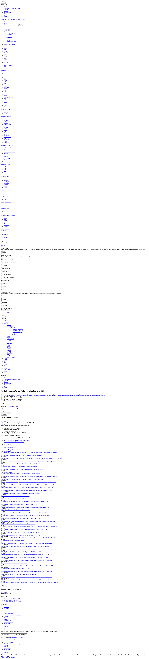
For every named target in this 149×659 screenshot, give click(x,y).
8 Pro (5, 199)
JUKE (5, 121)
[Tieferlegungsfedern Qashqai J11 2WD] (11, 532)
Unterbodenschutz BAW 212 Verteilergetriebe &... (46, 538)
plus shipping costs (13, 406)
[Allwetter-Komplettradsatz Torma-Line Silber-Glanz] (14, 543)
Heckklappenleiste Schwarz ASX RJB (30, 574)
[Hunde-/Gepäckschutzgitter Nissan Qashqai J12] (13, 579)
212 (5, 161)
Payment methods (11, 39)
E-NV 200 (6, 138)
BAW (5, 360)
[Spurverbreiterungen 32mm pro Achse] (11, 493)
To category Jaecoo (5, 208)
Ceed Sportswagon (8, 97)
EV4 (5, 76)
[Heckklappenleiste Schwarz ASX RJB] (11, 574)
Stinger (5, 93)
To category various (5, 229)
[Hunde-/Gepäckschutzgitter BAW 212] (11, 535)
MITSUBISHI (7, 358)
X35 (5, 171)
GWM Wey (6, 225)
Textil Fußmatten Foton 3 (21, 563)
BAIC (5, 361)
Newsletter (6, 619)
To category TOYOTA (6, 109)
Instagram (6, 608)
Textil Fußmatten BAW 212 (22, 496)
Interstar (6, 125)
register (14, 33)
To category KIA (5, 70)
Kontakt (6, 9)
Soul (5, 98)
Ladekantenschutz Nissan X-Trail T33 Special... (50, 458)
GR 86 (5, 113)
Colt (5, 149)
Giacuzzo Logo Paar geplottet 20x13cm (31, 518)
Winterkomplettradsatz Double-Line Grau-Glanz (38, 554)
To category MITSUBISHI (7, 145)
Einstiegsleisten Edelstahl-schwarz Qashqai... (47, 452)
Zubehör (15, 333)
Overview (9, 34)
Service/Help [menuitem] (11, 10)
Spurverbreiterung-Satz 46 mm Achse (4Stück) (36, 529)
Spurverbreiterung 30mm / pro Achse (29, 504)
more (47, 422)
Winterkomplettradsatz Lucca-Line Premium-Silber (39, 490)
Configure (12, 657)
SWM (5, 220)
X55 (5, 172)
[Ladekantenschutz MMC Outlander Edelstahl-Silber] (14, 546)
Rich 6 (5, 186)
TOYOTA (6, 322)
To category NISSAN (6, 116)
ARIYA (6, 118)
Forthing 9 (6, 184)
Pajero (5, 154)
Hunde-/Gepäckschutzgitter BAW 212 (30, 535)
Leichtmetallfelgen (17, 332)
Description (3, 420)
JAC (5, 365)
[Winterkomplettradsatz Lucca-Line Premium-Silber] (14, 490)
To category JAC (5, 196)
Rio (5, 101)
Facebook (6, 607)
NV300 (5, 134)
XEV (5, 222)
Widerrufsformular (8, 622)
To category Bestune (6, 202)
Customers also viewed (17, 450)
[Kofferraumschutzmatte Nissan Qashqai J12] (12, 463)
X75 (5, 173)
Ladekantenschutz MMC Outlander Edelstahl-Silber (40, 546)
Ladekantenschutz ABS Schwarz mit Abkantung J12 (41, 484)
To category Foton (5, 190)
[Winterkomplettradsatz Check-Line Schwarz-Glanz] (14, 560)
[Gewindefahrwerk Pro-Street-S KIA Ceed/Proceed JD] (15, 521)
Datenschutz (7, 13)
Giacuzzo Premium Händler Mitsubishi (13, 600)
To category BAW (5, 159)
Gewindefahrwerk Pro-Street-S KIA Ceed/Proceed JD (42, 521)
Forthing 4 (6, 180)
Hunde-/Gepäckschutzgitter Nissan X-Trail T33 (37, 507)
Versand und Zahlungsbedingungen (12, 8)
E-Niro (5, 105)
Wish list (9, 43)
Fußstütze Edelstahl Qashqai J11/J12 (29, 466)
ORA (5, 223)
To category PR (4, 230)
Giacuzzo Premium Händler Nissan (12, 601)
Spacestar (6, 156)
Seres (5, 219)
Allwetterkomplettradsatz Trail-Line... (39, 557)
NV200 (5, 132)
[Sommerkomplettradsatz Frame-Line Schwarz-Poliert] (14, 565)
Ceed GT (6, 90)
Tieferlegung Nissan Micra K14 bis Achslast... (46, 526)
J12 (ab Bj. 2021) (14, 327)
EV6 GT (6, 80)
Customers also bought (6, 450)
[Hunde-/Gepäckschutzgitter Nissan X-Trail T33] (13, 507)
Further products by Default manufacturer (14, 442)
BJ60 (5, 169)
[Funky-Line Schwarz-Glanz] (8, 498)
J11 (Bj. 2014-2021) (15, 334)
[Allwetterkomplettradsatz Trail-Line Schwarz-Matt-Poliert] (15, 557)
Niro (5, 104)
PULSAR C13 (7, 137)
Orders (8, 40)
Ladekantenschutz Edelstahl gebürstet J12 (33, 455)
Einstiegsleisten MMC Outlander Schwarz (33, 552)
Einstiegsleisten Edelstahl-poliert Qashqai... (45, 461)
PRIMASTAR (7, 124)
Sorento (6, 86)
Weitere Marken (8, 369)
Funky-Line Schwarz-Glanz (23, 498)
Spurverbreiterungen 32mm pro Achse (30, 493)
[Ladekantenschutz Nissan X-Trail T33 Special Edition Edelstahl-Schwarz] (19, 458)
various (5, 371)
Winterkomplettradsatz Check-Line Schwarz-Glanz (39, 560)
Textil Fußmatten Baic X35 (22, 568)
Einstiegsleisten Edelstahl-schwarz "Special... (48, 582)
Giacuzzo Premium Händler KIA (12, 599)
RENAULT (7, 226)
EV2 (5, 73)
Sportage (6, 95)
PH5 (5, 83)
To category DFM (5, 176)
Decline (3, 657)
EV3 (5, 74)
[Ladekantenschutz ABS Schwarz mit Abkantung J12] (14, 484)
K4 (4, 84)
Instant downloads (11, 41)
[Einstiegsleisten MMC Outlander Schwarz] (12, 552)
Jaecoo (5, 368)
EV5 (5, 77)
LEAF (5, 141)
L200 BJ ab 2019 (8, 147)
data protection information (16, 637)
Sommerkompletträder (18, 329)
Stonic (5, 102)
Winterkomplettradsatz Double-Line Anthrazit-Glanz (41, 487)
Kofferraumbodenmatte (19, 540)
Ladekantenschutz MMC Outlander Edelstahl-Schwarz (42, 549)
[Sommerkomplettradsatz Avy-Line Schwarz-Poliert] (14, 577)
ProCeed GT (7, 87)
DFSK (5, 218)
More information (5, 656)
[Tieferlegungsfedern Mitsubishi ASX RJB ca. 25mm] (14, 512)
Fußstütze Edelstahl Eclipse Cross (27, 524)
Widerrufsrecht (7, 12)
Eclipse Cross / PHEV (9, 152)
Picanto (5, 107)
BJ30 (5, 166)
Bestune (6, 367)
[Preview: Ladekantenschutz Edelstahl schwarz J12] (14, 395)
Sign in (9, 33)
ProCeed (6, 88)
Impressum (6, 16)
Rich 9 (5, 187)
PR (4, 372)
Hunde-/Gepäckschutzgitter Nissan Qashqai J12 (37, 579)
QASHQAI (6, 120)
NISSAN (6, 323)
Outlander (6, 153)
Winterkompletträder (18, 330)
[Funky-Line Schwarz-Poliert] (8, 510)
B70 (5, 204)
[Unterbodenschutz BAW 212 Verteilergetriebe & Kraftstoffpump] (17, 538)
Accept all (7, 657)
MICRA (6, 123)
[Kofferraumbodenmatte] (7, 540)
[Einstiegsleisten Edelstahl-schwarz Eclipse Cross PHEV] (15, 515)
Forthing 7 (6, 183)
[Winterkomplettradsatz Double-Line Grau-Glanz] (13, 554)
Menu (5, 22)
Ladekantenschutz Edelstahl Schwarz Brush (34, 469)
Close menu (7, 30)
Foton (5, 364)
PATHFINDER (7, 142)
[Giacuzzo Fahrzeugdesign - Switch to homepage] (13, 19)
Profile (8, 36)
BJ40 (5, 168)
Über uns (6, 11)
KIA (5, 320)
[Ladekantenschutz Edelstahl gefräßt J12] (11, 473)
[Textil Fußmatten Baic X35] (8, 568)
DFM (5, 362)
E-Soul (5, 100)
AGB (5, 15)
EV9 (5, 81)
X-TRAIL (6, 128)
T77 (5, 206)
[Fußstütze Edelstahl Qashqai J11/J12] (10, 466)
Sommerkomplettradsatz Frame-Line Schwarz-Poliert (41, 565)
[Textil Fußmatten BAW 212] (8, 496)
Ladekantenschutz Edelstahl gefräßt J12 (31, 473)
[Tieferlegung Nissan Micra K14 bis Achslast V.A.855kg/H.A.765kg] (18, 526)
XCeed (5, 94)
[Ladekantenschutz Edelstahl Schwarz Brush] (12, 469)
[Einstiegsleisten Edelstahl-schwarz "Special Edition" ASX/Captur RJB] (19, 582)
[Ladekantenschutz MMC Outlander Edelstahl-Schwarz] (15, 549)
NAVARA (6, 135)
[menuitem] (76, 7)
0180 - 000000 (4, 592)
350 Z (5, 130)
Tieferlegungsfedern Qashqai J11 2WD (30, 532)
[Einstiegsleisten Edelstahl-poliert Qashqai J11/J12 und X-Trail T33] (18, 461)
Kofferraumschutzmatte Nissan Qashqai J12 (34, 463)
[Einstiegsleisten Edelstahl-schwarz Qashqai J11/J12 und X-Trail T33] (18, 452)
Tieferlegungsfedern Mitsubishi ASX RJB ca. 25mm (40, 512)
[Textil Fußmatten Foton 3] (8, 563)
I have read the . (13, 637)
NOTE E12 (6, 139)
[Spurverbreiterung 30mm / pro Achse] (10, 504)
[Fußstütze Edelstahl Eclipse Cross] (10, 524)
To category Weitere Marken (8, 215)
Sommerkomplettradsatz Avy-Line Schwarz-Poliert (39, 577)
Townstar (6, 127)
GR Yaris (6, 112)
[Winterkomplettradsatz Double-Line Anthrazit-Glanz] (14, 487)
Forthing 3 (6, 179)
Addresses (9, 37)
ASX (5, 150)
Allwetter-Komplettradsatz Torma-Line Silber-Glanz (40, 543)
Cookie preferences (8, 6)
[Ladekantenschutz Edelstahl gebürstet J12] (12, 455)
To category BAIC (5, 164)
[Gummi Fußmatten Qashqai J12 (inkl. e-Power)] (13, 501)
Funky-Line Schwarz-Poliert (23, 510)
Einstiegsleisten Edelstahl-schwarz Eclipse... (40, 515)
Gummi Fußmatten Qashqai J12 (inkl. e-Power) (37, 501)
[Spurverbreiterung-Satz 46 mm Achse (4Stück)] (13, 529)
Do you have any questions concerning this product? (16, 440)
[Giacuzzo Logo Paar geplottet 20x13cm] (11, 518)
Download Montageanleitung (11, 447)
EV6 (5, 79)
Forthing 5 (6, 181)
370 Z (5, 131)
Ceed (5, 91)
